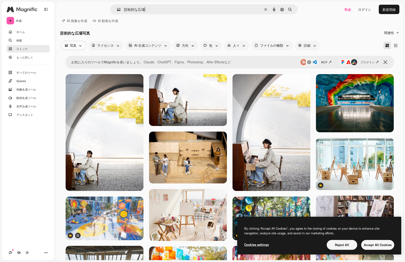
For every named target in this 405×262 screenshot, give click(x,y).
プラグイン (367, 62)
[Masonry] (387, 45)
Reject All (342, 245)
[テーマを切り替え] (27, 252)
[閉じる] (385, 62)
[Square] (395, 45)
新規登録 (389, 9)
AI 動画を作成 (108, 20)
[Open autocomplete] (116, 9)
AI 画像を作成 (77, 20)
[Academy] (18, 252)
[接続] (10, 252)
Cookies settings (256, 244)
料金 (348, 9)
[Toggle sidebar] (46, 9)
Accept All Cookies (378, 245)
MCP (324, 62)
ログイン (364, 9)
